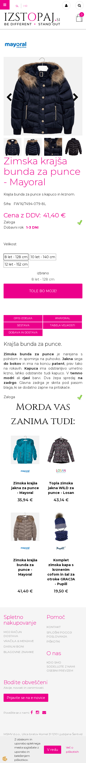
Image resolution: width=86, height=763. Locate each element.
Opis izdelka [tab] (23, 318)
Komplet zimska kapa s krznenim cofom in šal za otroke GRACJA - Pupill (61, 572)
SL (17, 6)
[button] (76, 97)
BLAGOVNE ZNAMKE (19, 652)
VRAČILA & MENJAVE (19, 641)
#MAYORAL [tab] (62, 318)
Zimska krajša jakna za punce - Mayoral (25, 488)
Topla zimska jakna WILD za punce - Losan (61, 488)
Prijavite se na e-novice (26, 698)
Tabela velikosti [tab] (62, 325)
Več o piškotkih (72, 749)
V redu (52, 750)
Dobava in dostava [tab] (23, 332)
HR (25, 6)
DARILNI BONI (14, 646)
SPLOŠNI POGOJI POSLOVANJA (59, 634)
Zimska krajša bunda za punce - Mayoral (25, 567)
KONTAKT (54, 627)
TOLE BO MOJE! (43, 291)
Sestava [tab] (23, 325)
